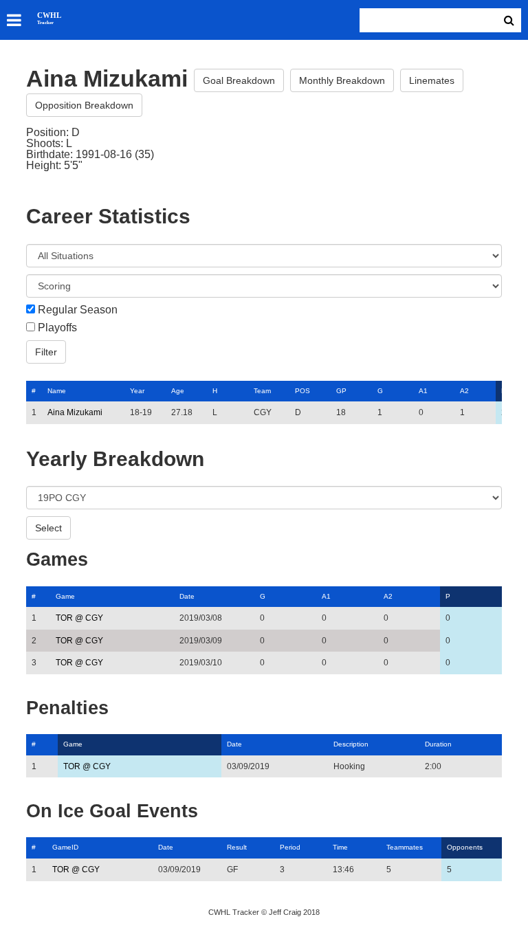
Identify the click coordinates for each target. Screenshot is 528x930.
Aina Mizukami (74, 412)
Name (56, 391)
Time (340, 847)
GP (341, 391)
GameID (65, 847)
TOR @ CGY (79, 618)
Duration (438, 744)
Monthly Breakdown (342, 80)
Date (187, 596)
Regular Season (78, 310)
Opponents (465, 847)
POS (302, 391)
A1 (423, 391)
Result (237, 847)
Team (262, 391)
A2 (464, 391)
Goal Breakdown (239, 80)
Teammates (404, 847)
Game (65, 596)
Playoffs (57, 327)
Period (290, 847)
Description (350, 744)
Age (177, 391)
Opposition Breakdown (84, 105)
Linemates (431, 80)
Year (137, 391)
